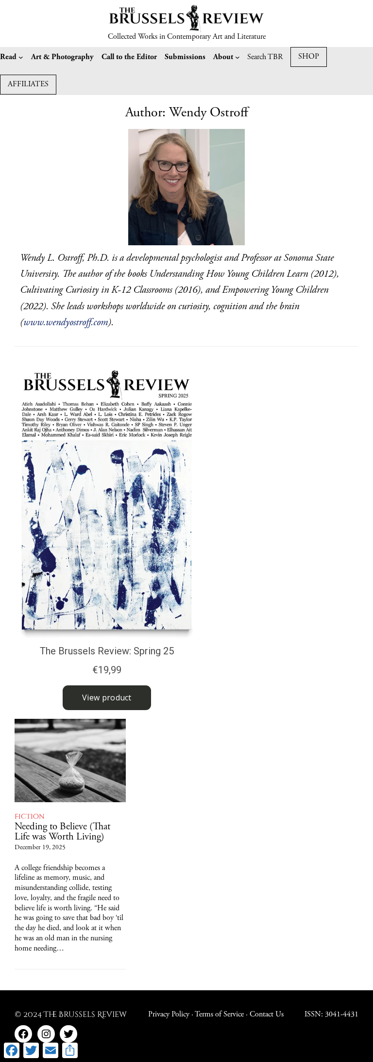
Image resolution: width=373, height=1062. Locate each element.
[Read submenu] (20, 57)
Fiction (30, 816)
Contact (262, 1014)
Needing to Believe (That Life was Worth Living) (62, 832)
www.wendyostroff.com (65, 323)
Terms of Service (219, 1014)
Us (279, 1014)
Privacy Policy (168, 1014)
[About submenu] (237, 57)
